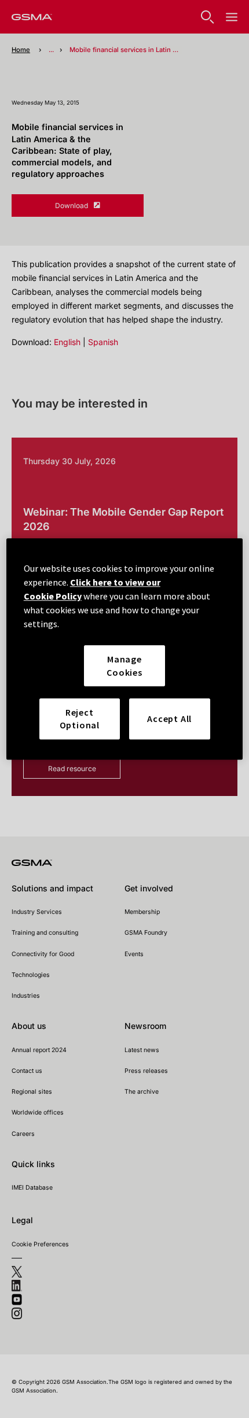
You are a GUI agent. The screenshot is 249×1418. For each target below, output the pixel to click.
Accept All (169, 718)
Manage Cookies (124, 665)
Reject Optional (80, 718)
